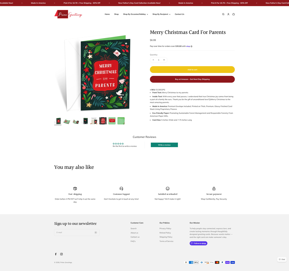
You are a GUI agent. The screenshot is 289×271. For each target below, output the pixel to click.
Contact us (135, 237)
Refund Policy (165, 233)
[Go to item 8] (121, 121)
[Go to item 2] (66, 122)
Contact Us (179, 14)
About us (134, 233)
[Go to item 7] (112, 121)
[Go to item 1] (57, 121)
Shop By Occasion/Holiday (134, 14)
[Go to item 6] (103, 121)
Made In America (32, 3)
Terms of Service (166, 241)
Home (107, 14)
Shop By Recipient (160, 14)
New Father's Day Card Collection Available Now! (133, 3)
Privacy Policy (165, 228)
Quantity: (154, 55)
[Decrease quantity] (153, 60)
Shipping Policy (166, 237)
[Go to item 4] (85, 121)
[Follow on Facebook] (55, 254)
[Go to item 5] (94, 121)
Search (133, 228)
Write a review (164, 145)
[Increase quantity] (164, 60)
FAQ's (133, 241)
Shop (116, 14)
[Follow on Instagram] (61, 254)
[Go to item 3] (75, 122)
